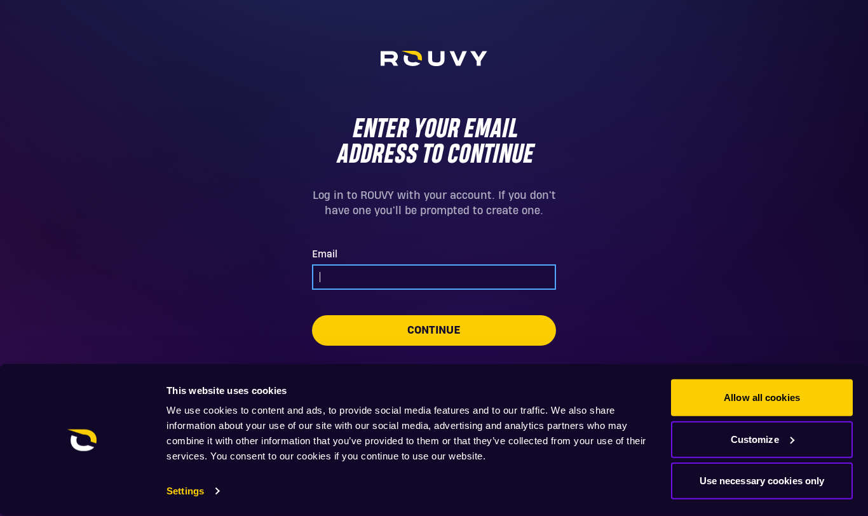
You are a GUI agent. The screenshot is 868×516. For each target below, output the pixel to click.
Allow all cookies (762, 397)
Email (324, 254)
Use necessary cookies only (762, 480)
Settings (185, 490)
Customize (755, 438)
